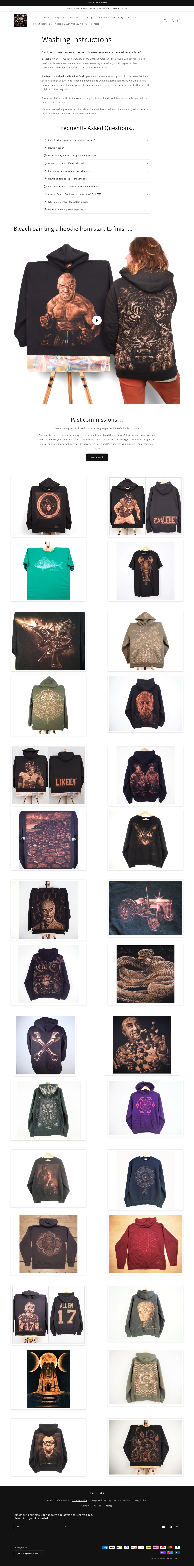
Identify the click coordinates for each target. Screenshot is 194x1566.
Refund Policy (62, 1500)
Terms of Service (122, 1500)
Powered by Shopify (173, 1558)
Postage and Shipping (100, 1500)
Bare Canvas (161, 1558)
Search (49, 1500)
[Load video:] (97, 320)
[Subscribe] (64, 1526)
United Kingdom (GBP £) (27, 1553)
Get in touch (97, 457)
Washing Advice (79, 1500)
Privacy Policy (139, 1500)
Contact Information (91, 1505)
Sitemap (108, 1505)
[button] (37, 17)
